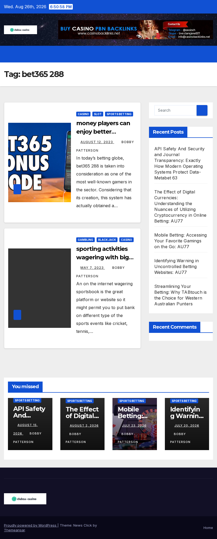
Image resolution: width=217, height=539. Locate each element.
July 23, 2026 (134, 425)
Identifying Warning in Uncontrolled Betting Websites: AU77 (176, 266)
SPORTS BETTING (119, 114)
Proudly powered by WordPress (30, 525)
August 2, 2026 (84, 425)
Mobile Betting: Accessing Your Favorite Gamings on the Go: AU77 (180, 240)
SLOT (98, 114)
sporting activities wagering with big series (102, 257)
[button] (197, 54)
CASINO (83, 114)
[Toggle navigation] (208, 54)
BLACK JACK (107, 239)
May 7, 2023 (92, 268)
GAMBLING (85, 239)
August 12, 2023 (97, 142)
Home (208, 528)
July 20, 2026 (186, 425)
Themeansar (14, 530)
